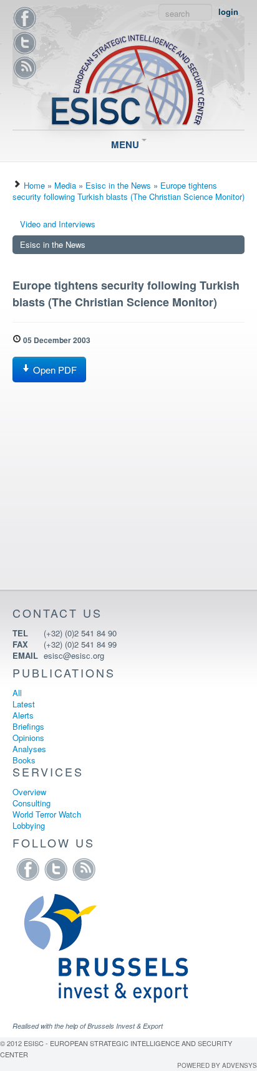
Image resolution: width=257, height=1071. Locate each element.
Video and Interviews (57, 224)
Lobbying (28, 825)
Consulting (31, 803)
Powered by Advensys (217, 1065)
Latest (23, 704)
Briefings (28, 726)
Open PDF (54, 369)
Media (65, 185)
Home (34, 185)
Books (24, 760)
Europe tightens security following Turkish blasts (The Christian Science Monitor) (128, 190)
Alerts (23, 715)
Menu (126, 144)
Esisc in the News (118, 185)
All (17, 693)
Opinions (28, 737)
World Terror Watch (46, 814)
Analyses (29, 749)
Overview (29, 792)
